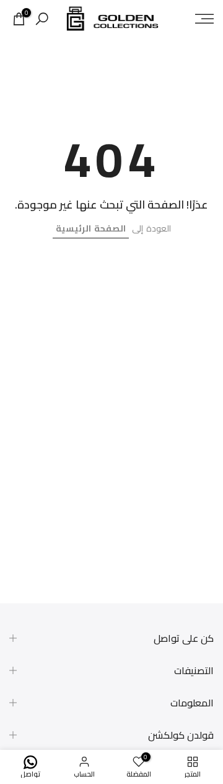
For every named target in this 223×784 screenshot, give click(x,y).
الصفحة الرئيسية (91, 228)
